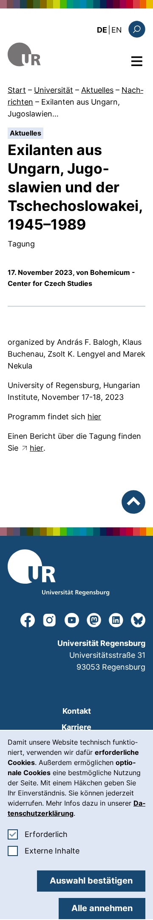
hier (94, 416)
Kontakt (76, 711)
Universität (53, 90)
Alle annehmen (102, 908)
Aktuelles (97, 90)
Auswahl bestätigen (91, 881)
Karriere (76, 727)
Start (17, 90)
